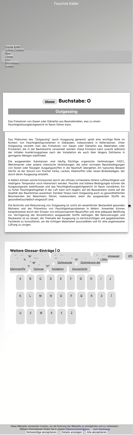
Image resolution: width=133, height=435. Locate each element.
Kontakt (9, 66)
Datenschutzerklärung (77, 429)
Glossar (9, 56)
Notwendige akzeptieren (41, 432)
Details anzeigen (72, 432)
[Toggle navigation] (128, 5)
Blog (7, 53)
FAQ (7, 59)
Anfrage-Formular (14, 50)
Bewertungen (12, 63)
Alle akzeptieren (97, 432)
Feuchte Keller (12, 46)
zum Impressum (101, 429)
